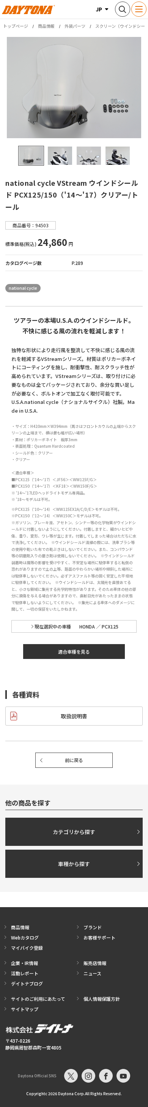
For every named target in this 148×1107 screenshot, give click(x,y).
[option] (74, 87)
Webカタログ (25, 937)
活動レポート (24, 973)
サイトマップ (24, 1009)
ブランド (92, 927)
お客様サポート (99, 937)
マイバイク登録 (27, 947)
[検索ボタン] (122, 9)
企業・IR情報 (24, 963)
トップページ (15, 26)
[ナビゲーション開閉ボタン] (138, 9)
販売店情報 (94, 963)
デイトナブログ (27, 983)
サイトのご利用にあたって (38, 998)
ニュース (92, 973)
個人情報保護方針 (101, 998)
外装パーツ (75, 26)
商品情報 (46, 26)
